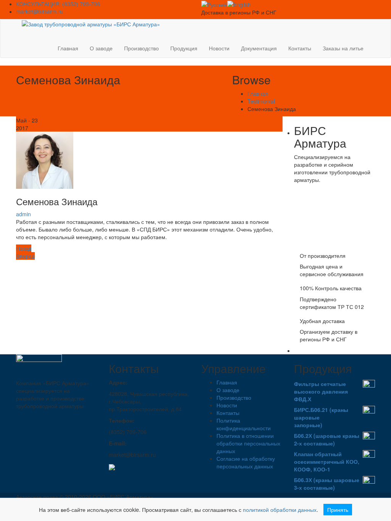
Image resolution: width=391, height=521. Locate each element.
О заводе (101, 48)
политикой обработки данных (280, 509)
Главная (68, 48)
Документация (259, 48)
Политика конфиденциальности (244, 424)
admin (23, 214)
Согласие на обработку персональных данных (246, 462)
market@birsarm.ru (39, 11)
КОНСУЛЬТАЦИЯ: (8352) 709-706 (58, 4)
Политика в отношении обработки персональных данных (248, 443)
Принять (337, 509)
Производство (141, 48)
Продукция (183, 48)
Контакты (299, 48)
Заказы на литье (343, 48)
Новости (219, 48)
